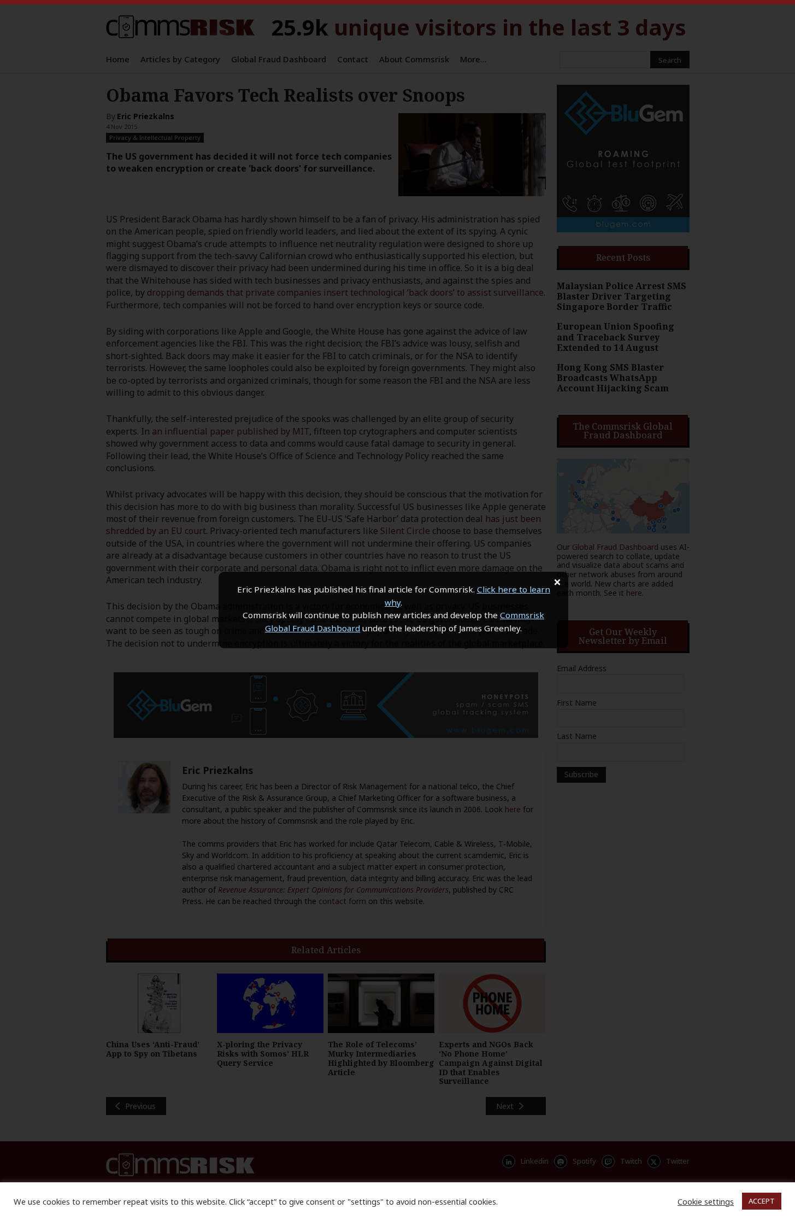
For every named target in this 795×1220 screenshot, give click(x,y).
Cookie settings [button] (706, 1201)
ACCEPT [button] (762, 1201)
